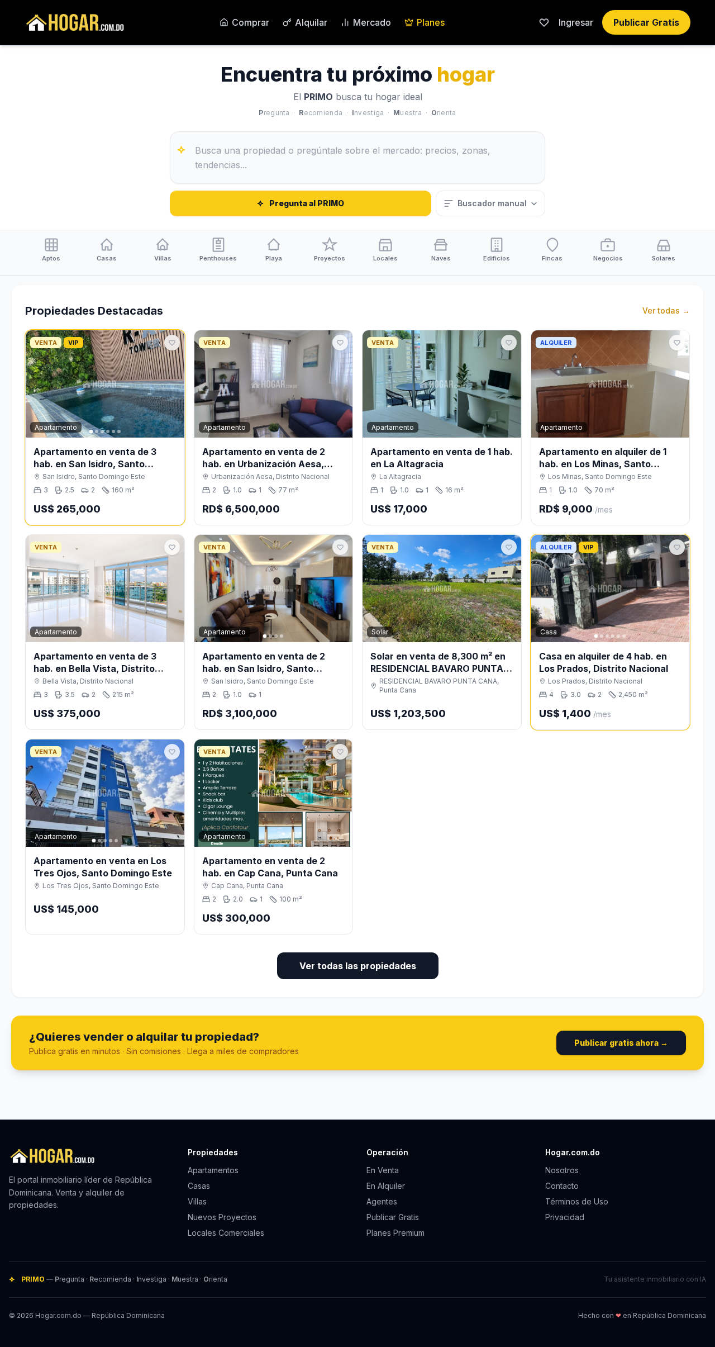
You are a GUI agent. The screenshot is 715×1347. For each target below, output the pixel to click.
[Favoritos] (544, 22)
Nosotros (562, 1170)
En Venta (382, 1170)
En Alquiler (385, 1186)
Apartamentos (213, 1170)
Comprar (250, 22)
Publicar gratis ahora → (621, 1042)
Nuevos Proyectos (222, 1217)
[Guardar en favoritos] (172, 342)
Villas (197, 1201)
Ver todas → (666, 310)
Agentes (381, 1201)
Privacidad (564, 1217)
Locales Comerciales (226, 1232)
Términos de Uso (576, 1201)
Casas (199, 1186)
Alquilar (311, 22)
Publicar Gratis (646, 22)
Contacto (562, 1186)
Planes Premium (395, 1232)
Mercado (372, 22)
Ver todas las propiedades (357, 965)
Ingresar (576, 22)
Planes (431, 22)
